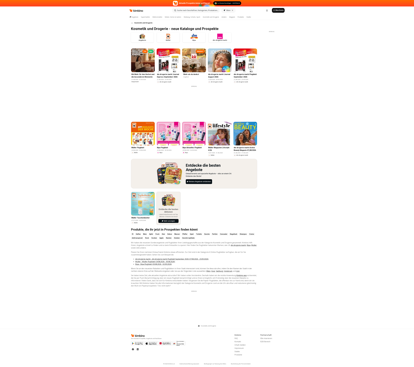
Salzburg (219, 271)
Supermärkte (145, 17)
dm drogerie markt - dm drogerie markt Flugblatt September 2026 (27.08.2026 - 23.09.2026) (171, 259)
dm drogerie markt (238, 245)
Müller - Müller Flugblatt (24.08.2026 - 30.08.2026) (155, 261)
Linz (238, 271)
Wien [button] (228, 10)
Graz (213, 271)
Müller (254, 245)
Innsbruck (228, 271)
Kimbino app (241, 275)
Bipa (248, 245)
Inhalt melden (240, 345)
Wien (208, 271)
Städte (248, 17)
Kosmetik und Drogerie (211, 17)
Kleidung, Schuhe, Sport (192, 17)
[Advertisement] (194, 102)
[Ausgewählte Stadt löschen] (232, 10)
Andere (224, 17)
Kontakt (237, 341)
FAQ (236, 338)
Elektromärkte (157, 17)
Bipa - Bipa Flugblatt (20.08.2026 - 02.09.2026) (153, 264)
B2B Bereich (265, 341)
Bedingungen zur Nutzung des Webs (215, 364)
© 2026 (169, 364)
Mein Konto (279, 10)
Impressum (239, 348)
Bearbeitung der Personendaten (241, 364)
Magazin (232, 17)
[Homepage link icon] (199, 326)
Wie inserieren (266, 338)
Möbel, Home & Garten (173, 17)
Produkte (241, 17)
